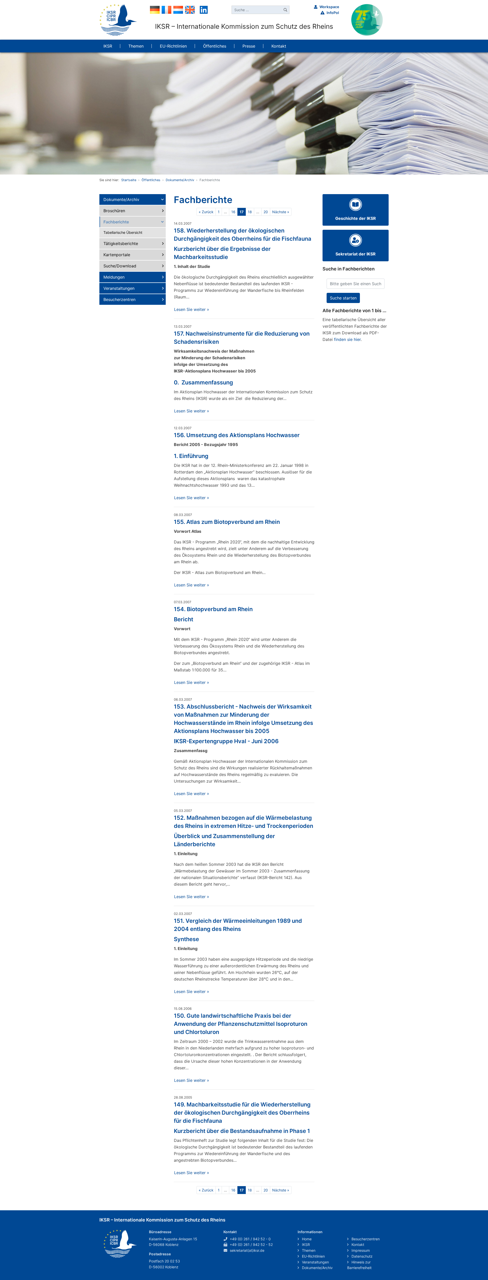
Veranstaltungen (118, 288)
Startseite (128, 180)
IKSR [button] (107, 46)
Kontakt (357, 1244)
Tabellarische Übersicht (122, 232)
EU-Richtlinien (313, 1256)
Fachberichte (116, 221)
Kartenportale (116, 254)
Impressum (360, 1250)
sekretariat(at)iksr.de (247, 1250)
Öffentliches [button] (214, 46)
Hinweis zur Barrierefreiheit (359, 1265)
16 (233, 212)
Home (306, 1239)
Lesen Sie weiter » (191, 309)
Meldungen (114, 277)
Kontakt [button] (278, 46)
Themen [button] (136, 46)
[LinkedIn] (204, 9)
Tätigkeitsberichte (120, 243)
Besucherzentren (119, 299)
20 (266, 212)
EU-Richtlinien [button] (173, 46)
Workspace (329, 7)
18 (250, 212)
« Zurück (206, 212)
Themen (308, 1250)
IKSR (305, 1244)
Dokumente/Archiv (180, 180)
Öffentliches (151, 180)
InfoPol (333, 12)
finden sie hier (347, 339)
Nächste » (280, 212)
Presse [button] (248, 46)
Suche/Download (119, 265)
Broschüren (114, 210)
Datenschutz (361, 1256)
